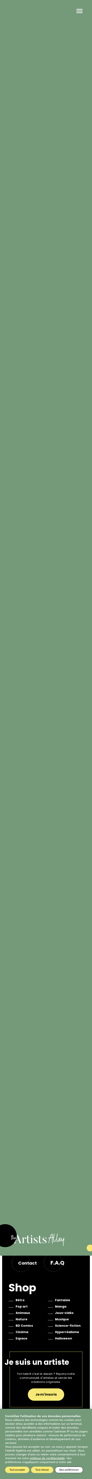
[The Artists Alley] (46, 1244)
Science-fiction (68, 1326)
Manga (60, 1306)
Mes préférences (69, 1469)
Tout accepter (17, 1469)
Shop (22, 1287)
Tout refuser (42, 1469)
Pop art (22, 1306)
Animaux (23, 1313)
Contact (27, 1263)
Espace (21, 1338)
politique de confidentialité (47, 1458)
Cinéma (22, 1332)
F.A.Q (57, 1262)
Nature (21, 1319)
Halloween (63, 1338)
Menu (79, 11)
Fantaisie (62, 1300)
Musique (62, 1319)
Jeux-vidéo (64, 1313)
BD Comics (24, 1326)
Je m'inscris (46, 1394)
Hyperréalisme (67, 1332)
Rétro (20, 1300)
